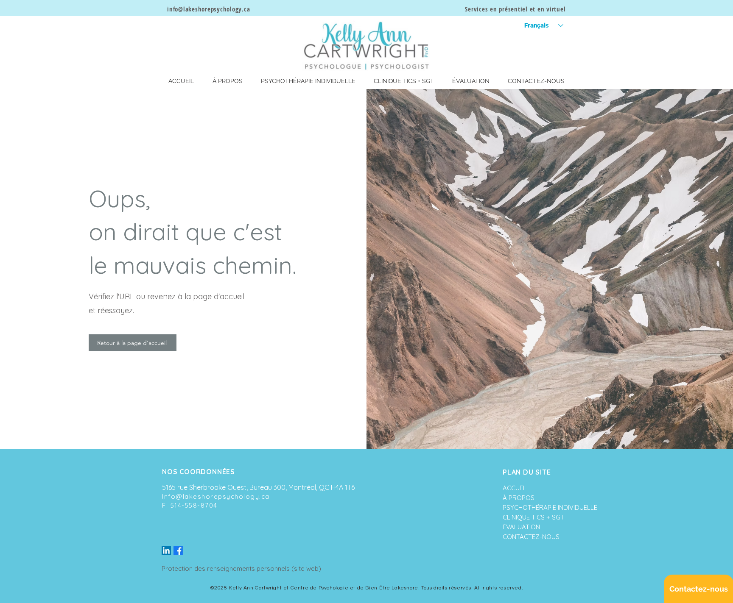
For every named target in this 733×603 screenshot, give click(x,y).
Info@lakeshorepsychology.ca (216, 496)
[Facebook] (178, 550)
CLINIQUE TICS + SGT (530, 517)
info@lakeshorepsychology (204, 9)
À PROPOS (518, 498)
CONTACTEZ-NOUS (530, 537)
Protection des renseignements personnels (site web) (241, 568)
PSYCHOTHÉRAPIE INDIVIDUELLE (530, 507)
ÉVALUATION (521, 527)
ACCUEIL (515, 488)
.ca (246, 9)
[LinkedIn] (166, 550)
